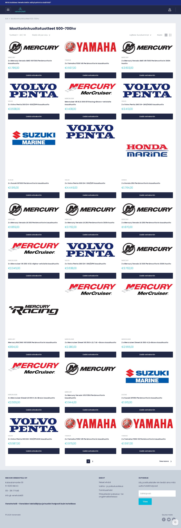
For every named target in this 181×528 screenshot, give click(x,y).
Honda (124, 180)
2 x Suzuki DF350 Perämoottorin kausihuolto (142, 398)
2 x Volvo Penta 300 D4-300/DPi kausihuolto (85, 183)
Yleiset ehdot (105, 482)
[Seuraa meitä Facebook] (164, 519)
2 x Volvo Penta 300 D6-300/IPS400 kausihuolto (30, 439)
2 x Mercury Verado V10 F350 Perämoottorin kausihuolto (85, 396)
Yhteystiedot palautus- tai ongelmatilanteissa (111, 495)
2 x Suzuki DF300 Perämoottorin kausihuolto (28, 183)
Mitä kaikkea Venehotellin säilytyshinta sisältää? (28, 2)
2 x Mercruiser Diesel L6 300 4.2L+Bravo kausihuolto (31, 398)
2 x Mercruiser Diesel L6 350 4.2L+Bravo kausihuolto (145, 342)
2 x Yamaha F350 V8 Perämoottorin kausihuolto (87, 439)
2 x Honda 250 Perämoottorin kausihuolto (141, 183)
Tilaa (145, 501)
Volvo (10, 101)
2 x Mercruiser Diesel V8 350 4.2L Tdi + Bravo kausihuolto (90, 342)
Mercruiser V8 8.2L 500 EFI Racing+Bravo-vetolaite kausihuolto (88, 103)
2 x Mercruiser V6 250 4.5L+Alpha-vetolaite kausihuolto (33, 263)
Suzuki (10, 180)
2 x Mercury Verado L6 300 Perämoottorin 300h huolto (146, 263)
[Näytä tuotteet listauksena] (170, 35)
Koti (6, 19)
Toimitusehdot (105, 490)
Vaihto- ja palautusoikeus (111, 486)
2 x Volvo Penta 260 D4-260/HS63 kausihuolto (143, 104)
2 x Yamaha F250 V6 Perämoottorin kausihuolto (144, 439)
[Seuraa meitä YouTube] (169, 519)
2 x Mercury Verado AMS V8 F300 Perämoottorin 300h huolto (146, 62)
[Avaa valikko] (8, 9)
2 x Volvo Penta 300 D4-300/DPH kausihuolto (28, 104)
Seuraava (164, 461)
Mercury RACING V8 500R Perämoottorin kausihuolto (32, 342)
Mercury (11, 57)
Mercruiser (69, 98)
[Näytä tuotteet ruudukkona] (166, 35)
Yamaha (68, 60)
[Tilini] (169, 9)
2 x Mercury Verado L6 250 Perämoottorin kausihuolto (146, 222)
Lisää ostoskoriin (34, 75)
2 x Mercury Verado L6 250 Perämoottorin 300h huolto (89, 222)
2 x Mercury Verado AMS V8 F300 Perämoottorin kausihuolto (30, 62)
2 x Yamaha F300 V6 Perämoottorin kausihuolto (87, 63)
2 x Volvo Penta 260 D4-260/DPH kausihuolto (85, 263)
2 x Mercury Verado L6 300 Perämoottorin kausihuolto (33, 222)
